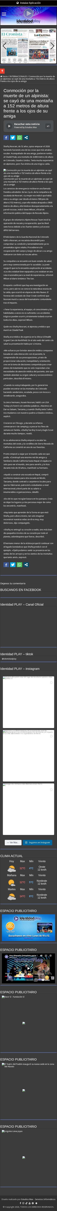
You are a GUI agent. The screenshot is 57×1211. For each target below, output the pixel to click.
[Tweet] (13, 137)
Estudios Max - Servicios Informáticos (38, 1199)
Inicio (5, 76)
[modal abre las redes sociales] (26, 137)
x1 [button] (48, 126)
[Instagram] (23, 1203)
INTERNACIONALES (18, 76)
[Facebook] (20, 1203)
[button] (52, 45)
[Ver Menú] (4, 14)
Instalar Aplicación (30, 3)
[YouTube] (29, 1203)
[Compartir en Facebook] (6, 137)
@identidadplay (9, 659)
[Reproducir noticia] (9, 126)
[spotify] (33, 1203)
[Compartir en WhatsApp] (19, 137)
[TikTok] (26, 1203)
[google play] (36, 1203)
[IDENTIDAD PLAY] (28, 16)
